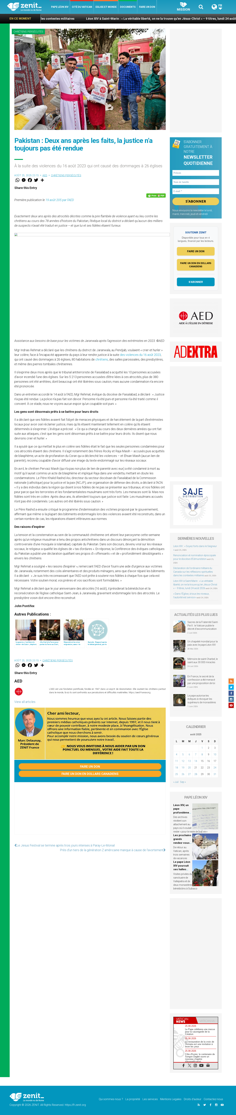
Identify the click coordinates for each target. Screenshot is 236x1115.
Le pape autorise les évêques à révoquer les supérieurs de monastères (201, 699)
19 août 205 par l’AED (59, 200)
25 (176, 774)
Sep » (183, 782)
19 (183, 767)
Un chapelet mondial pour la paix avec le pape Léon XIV (202, 643)
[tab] (185, 1020)
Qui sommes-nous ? (111, 1099)
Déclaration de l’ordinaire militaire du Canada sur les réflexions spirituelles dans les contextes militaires (193, 572)
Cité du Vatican (82, 7)
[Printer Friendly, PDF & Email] (156, 195)
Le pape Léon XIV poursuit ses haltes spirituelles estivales (181, 869)
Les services (150, 1099)
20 (189, 767)
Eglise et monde (106, 7)
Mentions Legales (170, 1099)
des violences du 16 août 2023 (140, 355)
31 (215, 774)
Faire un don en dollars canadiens (90, 774)
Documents (128, 7)
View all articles (24, 702)
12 (183, 761)
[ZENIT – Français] (28, 7)
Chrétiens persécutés (28, 31)
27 (189, 774)
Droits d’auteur (192, 1099)
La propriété (132, 1099)
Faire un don (147, 7)
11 (176, 761)
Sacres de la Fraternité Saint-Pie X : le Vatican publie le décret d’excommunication (202, 625)
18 (176, 767)
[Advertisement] (90, 812)
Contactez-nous (213, 1099)
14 (195, 761)
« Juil (175, 782)
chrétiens (101, 359)
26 (183, 774)
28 (195, 774)
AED (45, 175)
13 (189, 761)
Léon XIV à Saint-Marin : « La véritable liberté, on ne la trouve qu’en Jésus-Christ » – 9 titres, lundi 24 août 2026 (122, 18)
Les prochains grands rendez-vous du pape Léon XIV (182, 843)
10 (215, 754)
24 (215, 767)
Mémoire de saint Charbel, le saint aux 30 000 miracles (202, 661)
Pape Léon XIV (59, 7)
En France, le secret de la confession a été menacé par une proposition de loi (201, 680)
